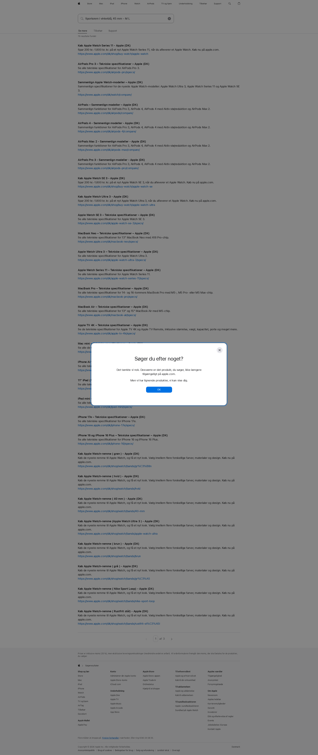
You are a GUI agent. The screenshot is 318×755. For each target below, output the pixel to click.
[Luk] (219, 350)
